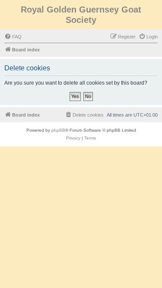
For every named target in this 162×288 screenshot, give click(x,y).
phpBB (58, 130)
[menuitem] (13, 37)
